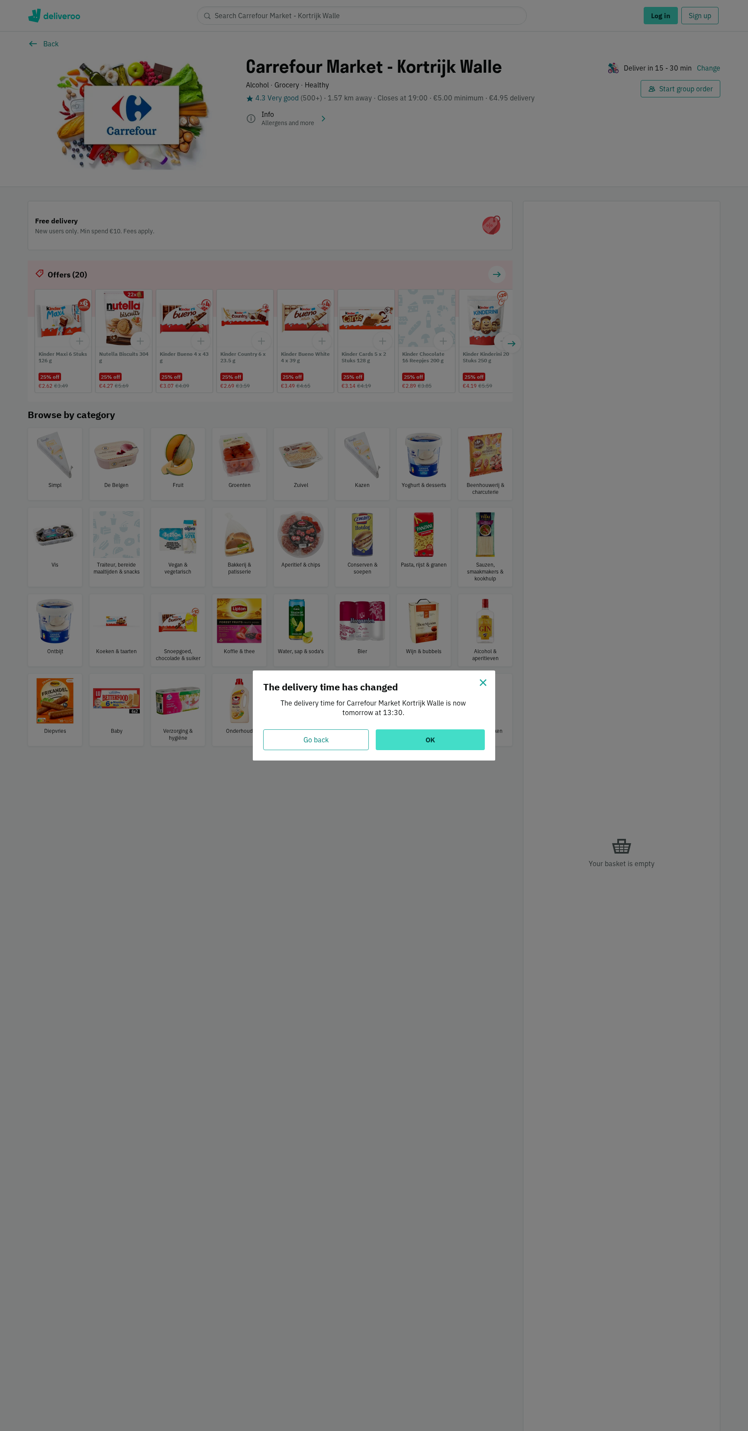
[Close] (483, 682)
